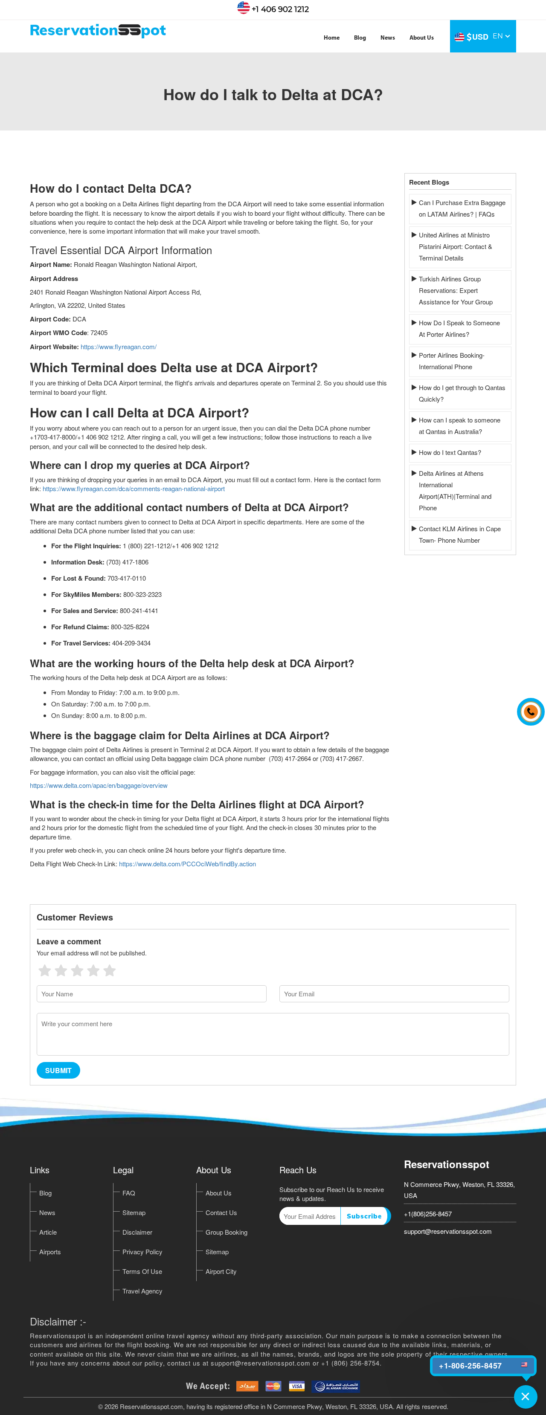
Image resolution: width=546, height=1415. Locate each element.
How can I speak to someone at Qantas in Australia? (459, 425)
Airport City (221, 1271)
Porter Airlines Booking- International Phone (452, 360)
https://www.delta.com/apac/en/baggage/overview (99, 785)
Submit (58, 1070)
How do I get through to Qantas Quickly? (462, 393)
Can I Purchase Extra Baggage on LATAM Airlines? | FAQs (462, 208)
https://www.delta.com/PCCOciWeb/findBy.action (187, 863)
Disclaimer (137, 1231)
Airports (50, 1251)
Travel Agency (142, 1290)
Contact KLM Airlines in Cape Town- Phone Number (460, 534)
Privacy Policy (142, 1251)
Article (48, 1231)
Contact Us (221, 1212)
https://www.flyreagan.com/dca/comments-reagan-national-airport (134, 488)
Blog (360, 38)
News (387, 38)
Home (332, 38)
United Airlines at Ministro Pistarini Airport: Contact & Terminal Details (455, 246)
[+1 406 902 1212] (528, 707)
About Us (422, 38)
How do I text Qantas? (450, 452)
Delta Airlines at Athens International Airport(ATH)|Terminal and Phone (455, 490)
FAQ (128, 1192)
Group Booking (226, 1231)
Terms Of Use (142, 1271)
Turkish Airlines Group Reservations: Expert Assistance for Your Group (456, 290)
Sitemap (133, 1212)
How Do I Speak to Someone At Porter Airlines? (459, 328)
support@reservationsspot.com (448, 1231)
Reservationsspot (446, 1164)
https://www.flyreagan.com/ (119, 346)
